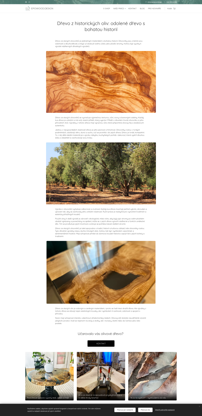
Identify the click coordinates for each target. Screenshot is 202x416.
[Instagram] (29, 2)
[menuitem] (107, 8)
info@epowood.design (155, 2)
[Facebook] (26, 2)
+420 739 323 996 (171, 2)
